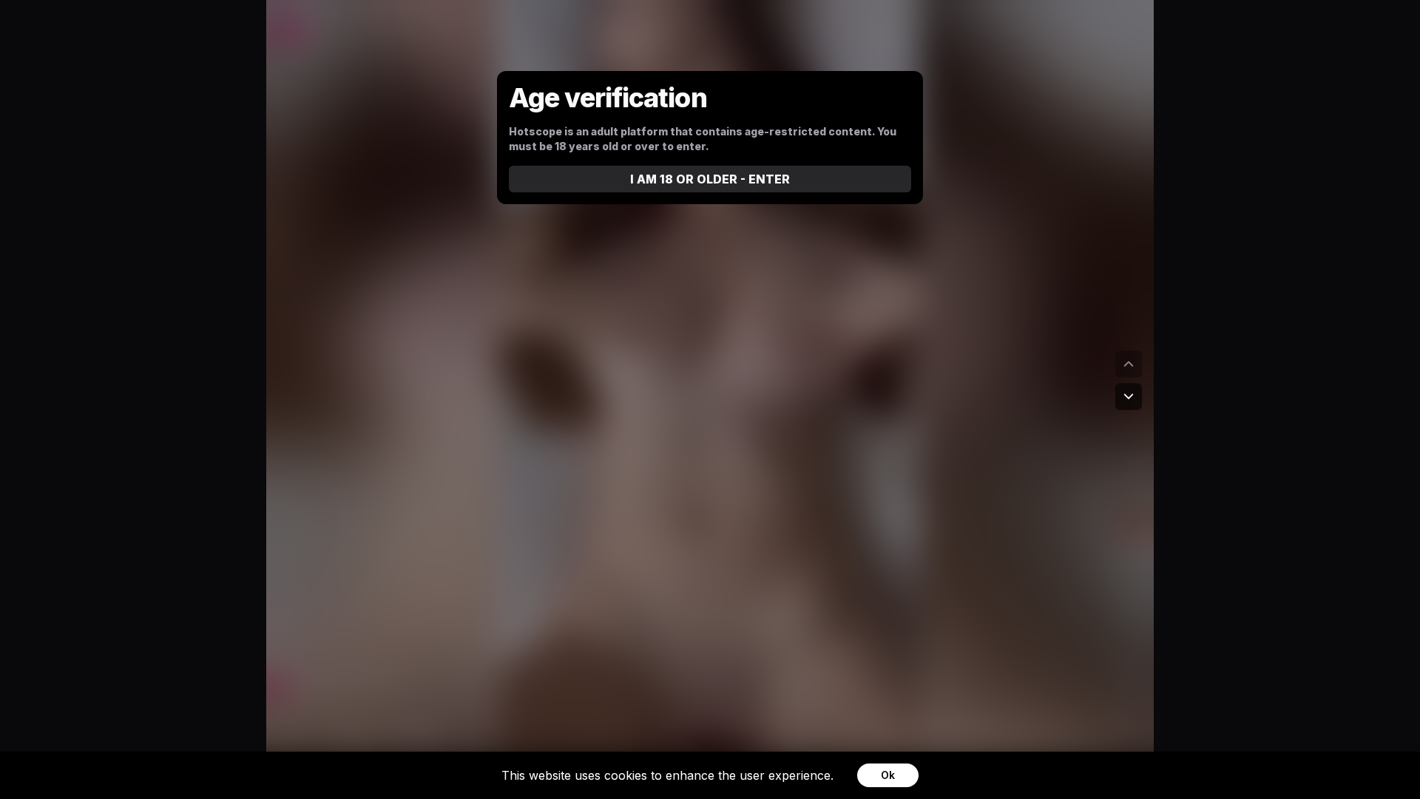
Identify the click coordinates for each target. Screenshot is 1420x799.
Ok (888, 775)
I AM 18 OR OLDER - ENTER (710, 179)
